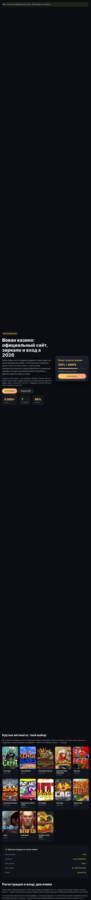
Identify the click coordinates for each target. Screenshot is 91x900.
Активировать (72, 376)
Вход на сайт (26, 391)
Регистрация (9, 391)
